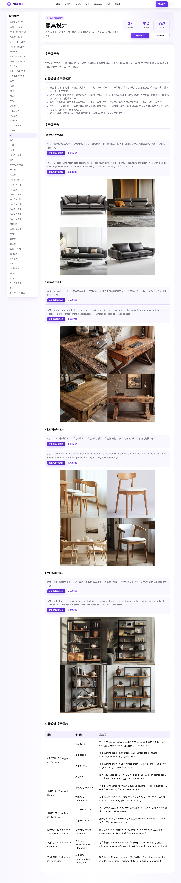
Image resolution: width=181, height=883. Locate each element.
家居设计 (13, 115)
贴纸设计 (13, 288)
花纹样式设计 (15, 249)
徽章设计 (13, 258)
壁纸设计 (13, 253)
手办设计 (13, 170)
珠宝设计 (13, 81)
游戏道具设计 (15, 214)
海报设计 (13, 91)
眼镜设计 (13, 160)
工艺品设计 (14, 110)
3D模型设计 (15, 268)
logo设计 (14, 263)
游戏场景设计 (15, 209)
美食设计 (13, 239)
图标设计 (13, 120)
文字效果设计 (15, 125)
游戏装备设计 (15, 229)
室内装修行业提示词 (18, 32)
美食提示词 (14, 66)
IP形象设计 (14, 179)
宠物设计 (13, 278)
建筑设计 (13, 106)
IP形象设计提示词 (17, 46)
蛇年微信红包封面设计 (19, 293)
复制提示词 (72, 153)
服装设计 (13, 86)
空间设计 (13, 145)
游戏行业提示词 (16, 27)
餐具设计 (13, 244)
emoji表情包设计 (17, 165)
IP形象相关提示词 (17, 76)
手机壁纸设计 (15, 283)
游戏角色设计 (15, 204)
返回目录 (160, 35)
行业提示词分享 (16, 22)
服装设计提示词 (16, 37)
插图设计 (13, 234)
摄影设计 (13, 96)
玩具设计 (13, 175)
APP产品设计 (15, 199)
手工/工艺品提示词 (17, 41)
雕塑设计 (13, 273)
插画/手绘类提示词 (17, 61)
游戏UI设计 (14, 224)
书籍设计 (13, 189)
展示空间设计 (15, 155)
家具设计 (13, 135)
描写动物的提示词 (17, 56)
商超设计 (13, 150)
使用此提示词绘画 (56, 153)
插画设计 (13, 101)
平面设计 (13, 130)
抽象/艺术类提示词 (17, 71)
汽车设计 (13, 140)
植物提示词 (14, 51)
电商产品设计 (15, 194)
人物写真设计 (15, 184)
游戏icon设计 (15, 219)
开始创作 (161, 4)
